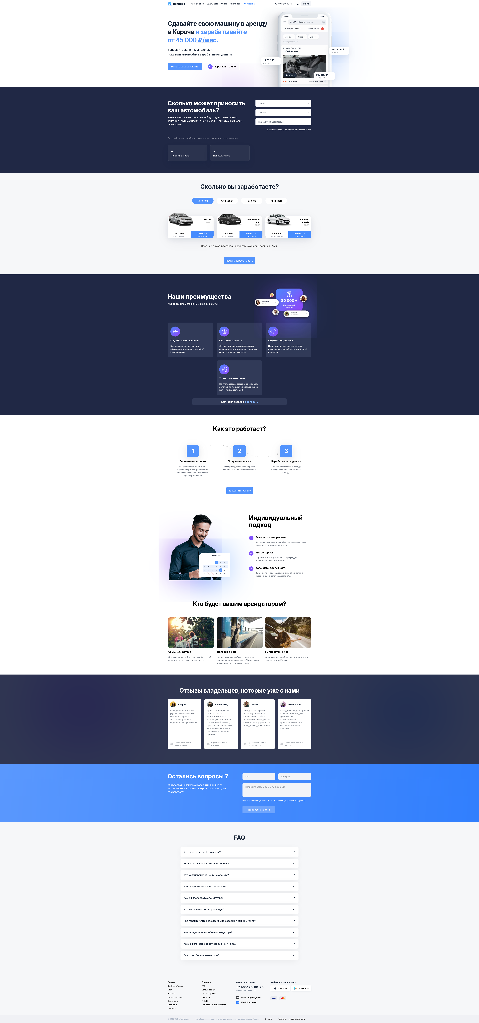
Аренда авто (197, 3)
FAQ (203, 986)
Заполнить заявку (239, 490)
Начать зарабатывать (184, 66)
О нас (224, 3)
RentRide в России (175, 986)
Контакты (235, 3)
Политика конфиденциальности (291, 1019)
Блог (170, 990)
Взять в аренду (208, 990)
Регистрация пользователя (214, 1005)
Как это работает (175, 997)
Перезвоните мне (259, 809)
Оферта (268, 1019)
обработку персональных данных (290, 801)
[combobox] (283, 103)
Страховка (172, 1005)
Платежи (206, 997)
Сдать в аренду (209, 993)
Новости (171, 993)
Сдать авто (212, 3)
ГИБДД (205, 1001)
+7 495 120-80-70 (250, 987)
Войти (306, 3)
